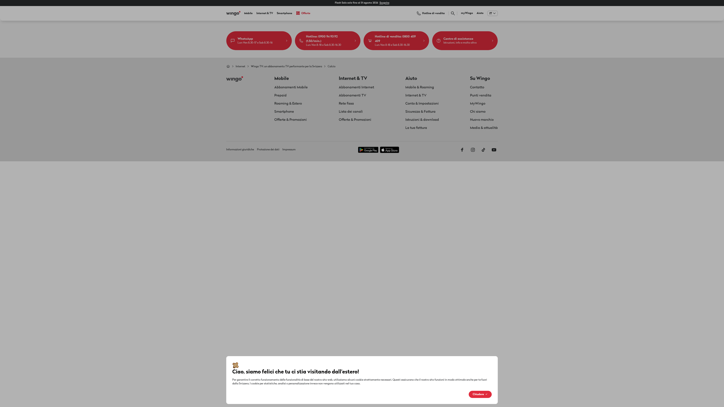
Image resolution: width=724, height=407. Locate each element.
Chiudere (478, 394)
